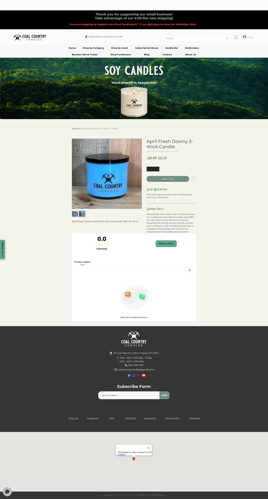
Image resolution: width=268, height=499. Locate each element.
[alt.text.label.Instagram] (134, 375)
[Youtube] (143, 375)
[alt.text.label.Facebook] (129, 375)
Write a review (166, 243)
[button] (236, 37)
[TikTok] (139, 375)
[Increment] (157, 169)
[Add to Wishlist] (193, 179)
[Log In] (244, 37)
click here (153, 24)
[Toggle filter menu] (189, 270)
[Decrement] (148, 169)
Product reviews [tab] (82, 262)
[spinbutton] (153, 169)
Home (75, 128)
